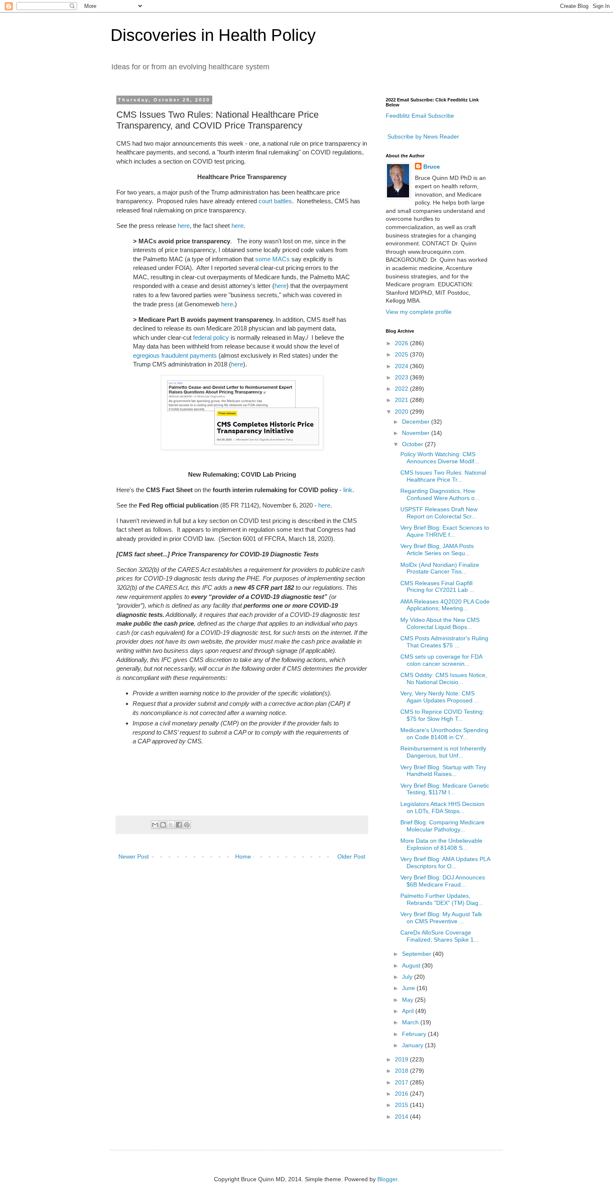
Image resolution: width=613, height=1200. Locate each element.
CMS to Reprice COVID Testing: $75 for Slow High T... (442, 715)
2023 (402, 377)
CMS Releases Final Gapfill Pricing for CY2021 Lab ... (437, 587)
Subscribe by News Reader (422, 136)
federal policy (211, 337)
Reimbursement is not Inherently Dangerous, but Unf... (443, 752)
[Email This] (155, 825)
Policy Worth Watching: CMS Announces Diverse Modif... (439, 458)
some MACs (272, 259)
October (413, 444)
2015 (402, 1104)
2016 (402, 1093)
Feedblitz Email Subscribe (420, 115)
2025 (402, 354)
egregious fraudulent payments (175, 355)
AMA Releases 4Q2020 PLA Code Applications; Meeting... (445, 605)
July (408, 976)
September (417, 953)
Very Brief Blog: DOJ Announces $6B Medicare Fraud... (442, 881)
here (184, 225)
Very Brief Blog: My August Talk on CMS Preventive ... (441, 918)
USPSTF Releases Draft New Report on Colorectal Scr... (438, 513)
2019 (402, 1059)
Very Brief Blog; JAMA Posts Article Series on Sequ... (437, 549)
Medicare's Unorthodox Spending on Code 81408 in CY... (444, 733)
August (412, 965)
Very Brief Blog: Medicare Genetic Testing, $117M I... (444, 789)
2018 (402, 1070)
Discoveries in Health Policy (213, 35)
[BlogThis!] (163, 825)
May (408, 999)
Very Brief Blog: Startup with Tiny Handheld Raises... (443, 771)
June (409, 988)
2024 (402, 366)
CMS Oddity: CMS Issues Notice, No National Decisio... (443, 678)
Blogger (387, 1179)
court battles (275, 201)
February (415, 1034)
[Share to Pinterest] (187, 825)
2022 (402, 388)
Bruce (431, 166)
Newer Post (133, 856)
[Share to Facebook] (179, 825)
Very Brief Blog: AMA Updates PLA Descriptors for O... (445, 862)
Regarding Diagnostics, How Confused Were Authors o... (440, 494)
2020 (402, 411)
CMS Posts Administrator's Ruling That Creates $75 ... (444, 642)
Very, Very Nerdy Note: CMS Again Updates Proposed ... (439, 697)
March (411, 1022)
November (416, 432)
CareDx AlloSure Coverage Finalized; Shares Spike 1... (439, 936)
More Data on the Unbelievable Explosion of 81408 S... (441, 844)
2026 (402, 343)
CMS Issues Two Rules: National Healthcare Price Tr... (443, 476)
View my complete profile (419, 311)
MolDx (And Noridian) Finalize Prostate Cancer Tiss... (439, 568)
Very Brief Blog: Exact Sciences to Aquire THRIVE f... (444, 531)
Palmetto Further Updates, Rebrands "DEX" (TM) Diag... (441, 899)
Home (243, 856)
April (408, 1011)
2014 (402, 1116)
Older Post (351, 856)
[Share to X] (171, 825)
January (413, 1045)
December (416, 421)
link (347, 489)
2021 (402, 400)
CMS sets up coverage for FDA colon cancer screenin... (441, 660)
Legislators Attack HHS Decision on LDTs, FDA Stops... (442, 807)
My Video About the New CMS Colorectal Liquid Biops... (440, 623)
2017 (402, 1082)
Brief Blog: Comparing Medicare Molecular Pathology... (442, 826)
